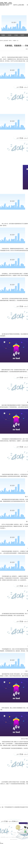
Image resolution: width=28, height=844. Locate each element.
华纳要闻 (3, 35)
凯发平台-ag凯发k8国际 (18, 4)
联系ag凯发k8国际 (11, 828)
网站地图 (1, 843)
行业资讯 (22, 35)
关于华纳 (16, 827)
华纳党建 (9, 35)
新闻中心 (10, 40)
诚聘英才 (3, 828)
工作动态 (16, 35)
